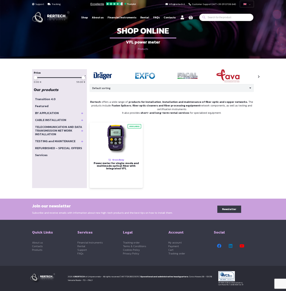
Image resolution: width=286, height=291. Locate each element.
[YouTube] (242, 246)
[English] (246, 4)
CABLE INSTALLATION (59, 120)
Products (143, 49)
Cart (170, 250)
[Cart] (190, 17)
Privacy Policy (131, 253)
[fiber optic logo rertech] (50, 19)
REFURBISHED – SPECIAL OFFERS (58, 148)
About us (37, 242)
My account (175, 242)
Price (37, 72)
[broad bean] (235, 75)
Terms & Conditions (134, 246)
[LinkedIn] (230, 246)
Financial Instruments (90, 242)
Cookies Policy (131, 250)
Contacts (37, 246)
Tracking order (131, 242)
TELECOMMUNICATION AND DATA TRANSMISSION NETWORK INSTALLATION (59, 130)
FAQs (80, 253)
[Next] (258, 76)
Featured (41, 106)
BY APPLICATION (59, 113)
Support (82, 250)
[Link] (182, 17)
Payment (173, 246)
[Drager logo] (108, 75)
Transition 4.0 (45, 99)
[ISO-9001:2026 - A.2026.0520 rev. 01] (237, 276)
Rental (81, 246)
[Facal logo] (193, 75)
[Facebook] (219, 246)
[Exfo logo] (150, 75)
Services (41, 155)
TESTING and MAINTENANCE (59, 141)
